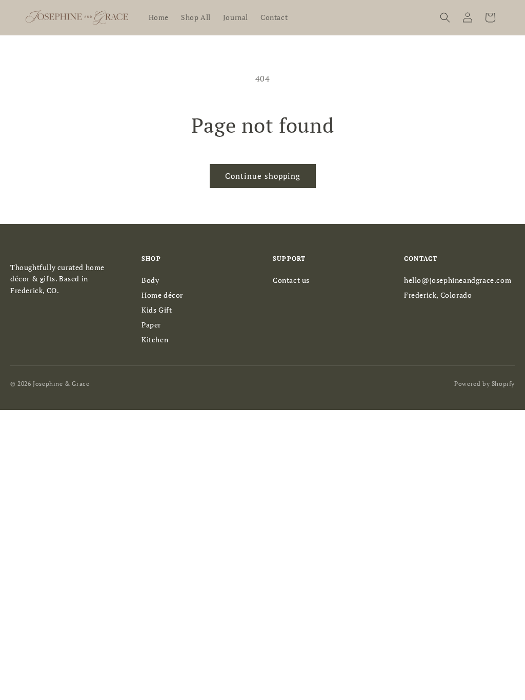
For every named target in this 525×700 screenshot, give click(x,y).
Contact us (291, 280)
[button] (445, 17)
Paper (151, 325)
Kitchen (155, 339)
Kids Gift (157, 310)
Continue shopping (262, 176)
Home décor (162, 295)
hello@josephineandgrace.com (457, 280)
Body (150, 280)
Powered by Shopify (484, 383)
